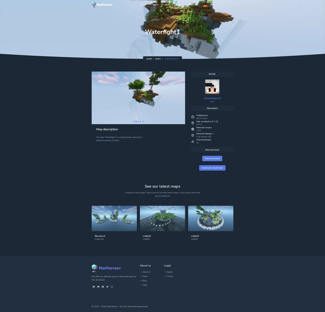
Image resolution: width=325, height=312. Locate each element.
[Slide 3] (138, 121)
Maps (155, 5)
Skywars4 (100, 236)
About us (192, 5)
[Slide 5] (143, 121)
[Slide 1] (133, 121)
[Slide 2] (136, 121)
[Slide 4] (140, 121)
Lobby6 (147, 236)
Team (144, 276)
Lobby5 (195, 236)
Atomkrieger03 (212, 98)
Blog (178, 5)
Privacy (170, 276)
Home (143, 5)
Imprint (170, 272)
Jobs (167, 5)
